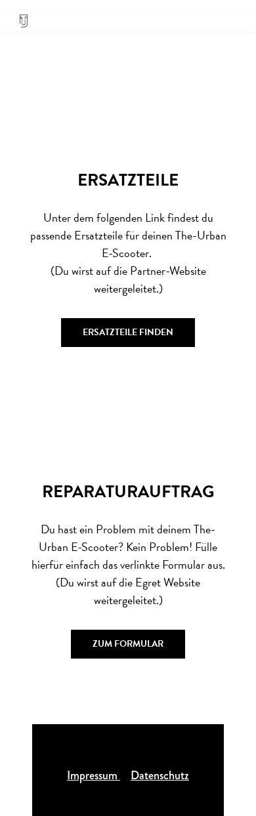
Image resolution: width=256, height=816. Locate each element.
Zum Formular (128, 644)
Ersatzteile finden (128, 332)
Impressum (93, 775)
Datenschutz (160, 775)
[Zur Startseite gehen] (23, 20)
